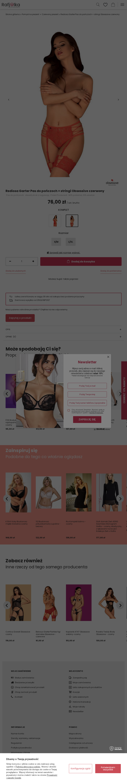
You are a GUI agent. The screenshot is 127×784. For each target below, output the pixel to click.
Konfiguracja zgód (80, 768)
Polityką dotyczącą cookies (27, 767)
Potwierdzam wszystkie (108, 768)
